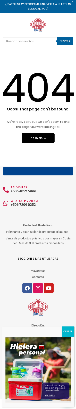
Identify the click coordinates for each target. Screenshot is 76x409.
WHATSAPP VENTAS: (24, 201)
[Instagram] (38, 288)
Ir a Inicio (36, 138)
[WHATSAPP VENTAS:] (6, 203)
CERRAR (68, 331)
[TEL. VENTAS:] (6, 190)
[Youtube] (49, 288)
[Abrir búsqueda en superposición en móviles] (38, 41)
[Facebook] (27, 288)
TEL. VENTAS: (19, 187)
